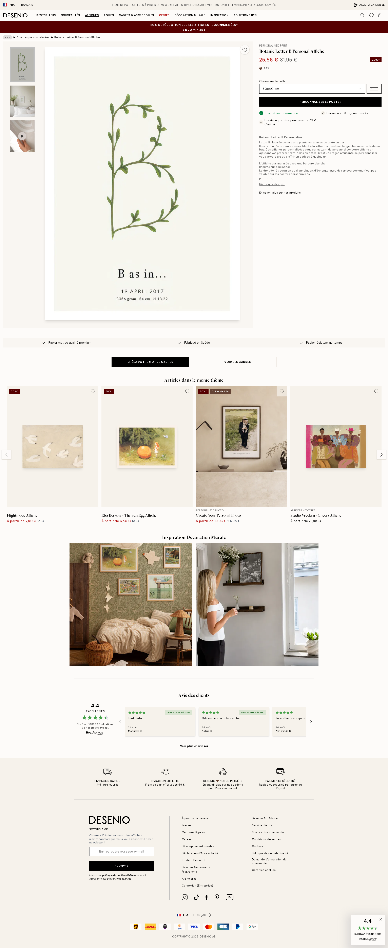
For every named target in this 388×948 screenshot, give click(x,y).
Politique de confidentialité (270, 853)
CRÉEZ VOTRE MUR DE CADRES (150, 362)
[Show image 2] (22, 101)
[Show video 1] (22, 136)
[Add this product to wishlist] (245, 49)
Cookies (257, 846)
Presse (186, 825)
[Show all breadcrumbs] (7, 37)
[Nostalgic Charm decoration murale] (131, 604)
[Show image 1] (22, 64)
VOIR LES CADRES (237, 362)
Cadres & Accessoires (136, 15)
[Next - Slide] (381, 455)
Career (186, 839)
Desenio (206, 936)
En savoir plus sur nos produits (280, 192)
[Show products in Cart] (380, 15)
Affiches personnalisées (33, 37)
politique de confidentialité (118, 875)
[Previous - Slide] (6, 455)
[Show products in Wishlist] (371, 15)
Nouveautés (70, 15)
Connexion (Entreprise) (197, 885)
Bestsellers (46, 15)
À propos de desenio (196, 818)
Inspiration (219, 15)
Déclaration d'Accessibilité (200, 853)
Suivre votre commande (268, 832)
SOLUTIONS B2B (245, 15)
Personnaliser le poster (320, 102)
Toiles (109, 15)
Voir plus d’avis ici (194, 746)
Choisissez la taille (272, 81)
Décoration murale (190, 15)
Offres (164, 15)
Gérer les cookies (264, 870)
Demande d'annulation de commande (269, 861)
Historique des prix (272, 184)
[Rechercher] (362, 15)
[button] (374, 89)
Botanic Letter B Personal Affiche (77, 37)
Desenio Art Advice (265, 818)
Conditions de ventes (266, 839)
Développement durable (198, 846)
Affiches (92, 15)
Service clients (262, 825)
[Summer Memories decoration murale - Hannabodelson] (257, 604)
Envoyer (122, 866)
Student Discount (194, 860)
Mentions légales (193, 832)
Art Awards (189, 878)
